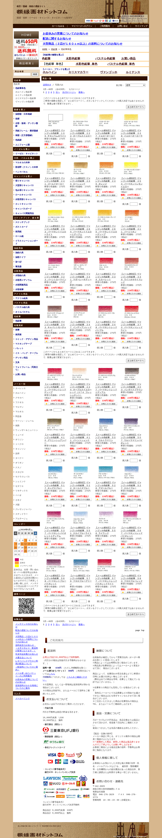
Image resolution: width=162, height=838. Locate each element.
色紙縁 (18, 140)
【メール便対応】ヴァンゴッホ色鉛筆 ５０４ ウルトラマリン (105, 437)
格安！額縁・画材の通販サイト (31, 6)
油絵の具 (19, 252)
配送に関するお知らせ (57, 38)
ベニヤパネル (21, 172)
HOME (44, 49)
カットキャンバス (23, 204)
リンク (17, 693)
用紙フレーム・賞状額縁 (26, 130)
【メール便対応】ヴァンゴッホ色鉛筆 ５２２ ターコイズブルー (80, 485)
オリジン (19, 439)
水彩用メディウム (23, 280)
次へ (58, 92)
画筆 (17, 330)
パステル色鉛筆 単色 (121, 63)
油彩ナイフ (20, 257)
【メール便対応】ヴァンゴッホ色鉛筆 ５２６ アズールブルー (105, 485)
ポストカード (21, 227)
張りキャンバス (22, 181)
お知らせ (18, 619)
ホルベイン (20, 393)
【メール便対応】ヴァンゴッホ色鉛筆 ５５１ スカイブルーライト (81, 530)
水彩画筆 (19, 289)
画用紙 (18, 231)
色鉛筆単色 (20, 88)
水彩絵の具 (20, 275)
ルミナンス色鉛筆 (23, 95)
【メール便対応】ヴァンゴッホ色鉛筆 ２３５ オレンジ (105, 181)
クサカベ (19, 398)
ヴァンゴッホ (108, 72)
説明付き (47, 85)
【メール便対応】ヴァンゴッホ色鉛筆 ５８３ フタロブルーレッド (132, 578)
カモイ (18, 500)
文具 (17, 362)
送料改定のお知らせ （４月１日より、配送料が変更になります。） (26, 648)
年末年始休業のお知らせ (26, 654)
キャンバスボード (23, 208)
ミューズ (19, 435)
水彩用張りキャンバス (25, 199)
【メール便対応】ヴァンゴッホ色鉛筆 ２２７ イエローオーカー (105, 133)
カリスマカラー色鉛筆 (25, 98)
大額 (17, 504)
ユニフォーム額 (22, 144)
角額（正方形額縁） (24, 135)
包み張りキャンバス (24, 190)
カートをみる (58, 26)
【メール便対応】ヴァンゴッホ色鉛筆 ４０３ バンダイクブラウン (132, 387)
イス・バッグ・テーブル (26, 353)
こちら (52, 674)
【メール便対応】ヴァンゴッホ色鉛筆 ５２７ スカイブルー (131, 485)
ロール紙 (19, 236)
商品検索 (19, 71)
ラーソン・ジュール (24, 421)
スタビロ (19, 472)
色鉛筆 (17, 84)
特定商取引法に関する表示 (51, 826)
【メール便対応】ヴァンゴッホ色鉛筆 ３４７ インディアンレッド (81, 325)
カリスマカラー (78, 72)
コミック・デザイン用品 (26, 339)
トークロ (19, 444)
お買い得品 (20, 374)
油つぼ (18, 262)
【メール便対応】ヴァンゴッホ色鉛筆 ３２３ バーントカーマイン (55, 277)
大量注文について (23, 657)
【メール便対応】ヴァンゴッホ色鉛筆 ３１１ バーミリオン (131, 229)
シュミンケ (20, 481)
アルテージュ (21, 518)
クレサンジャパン (23, 509)
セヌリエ (19, 486)
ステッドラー (21, 514)
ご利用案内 (105, 26)
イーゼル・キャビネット (26, 153)
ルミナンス (133, 72)
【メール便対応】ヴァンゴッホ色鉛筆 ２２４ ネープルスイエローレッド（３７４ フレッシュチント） (81, 389)
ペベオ (18, 495)
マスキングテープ (23, 344)
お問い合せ (122, 26)
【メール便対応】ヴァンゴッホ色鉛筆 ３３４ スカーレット (105, 277)
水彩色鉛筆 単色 (86, 63)
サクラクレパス (22, 476)
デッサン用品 (21, 357)
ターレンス (20, 388)
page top (139, 630)
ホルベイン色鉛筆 (23, 92)
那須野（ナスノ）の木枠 (26, 167)
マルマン (19, 407)
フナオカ (19, 402)
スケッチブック (22, 222)
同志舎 (18, 416)
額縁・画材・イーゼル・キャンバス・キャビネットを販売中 (44, 18)
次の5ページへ (69, 92)
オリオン (19, 462)
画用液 (18, 334)
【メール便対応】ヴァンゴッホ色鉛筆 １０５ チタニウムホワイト (55, 133)
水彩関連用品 (21, 285)
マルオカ (19, 411)
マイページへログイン (82, 26)
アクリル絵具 (21, 298)
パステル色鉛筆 (105, 58)
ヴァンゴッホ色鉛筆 (24, 101)
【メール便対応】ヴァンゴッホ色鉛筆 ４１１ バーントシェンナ (80, 437)
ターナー (19, 458)
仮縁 (17, 118)
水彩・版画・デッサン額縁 (26, 124)
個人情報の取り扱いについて (28, 826)
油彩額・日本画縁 (23, 114)
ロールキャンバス (23, 194)
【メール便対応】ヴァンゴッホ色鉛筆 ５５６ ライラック (105, 530)
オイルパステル (22, 312)
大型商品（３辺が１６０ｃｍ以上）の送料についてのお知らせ (26, 639)
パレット (19, 348)
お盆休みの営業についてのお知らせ (65, 33)
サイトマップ (141, 26)
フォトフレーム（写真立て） (26, 368)
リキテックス (21, 490)
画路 (17, 425)
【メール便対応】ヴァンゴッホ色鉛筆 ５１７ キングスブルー (54, 485)
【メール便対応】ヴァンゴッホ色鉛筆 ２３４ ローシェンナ (80, 181)
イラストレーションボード (26, 242)
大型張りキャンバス (24, 185)
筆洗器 (18, 266)
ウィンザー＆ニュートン (26, 430)
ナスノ (18, 467)
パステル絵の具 (22, 307)
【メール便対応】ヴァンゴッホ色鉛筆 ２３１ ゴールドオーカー (54, 181)
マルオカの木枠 (22, 162)
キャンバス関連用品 (24, 213)
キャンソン (20, 449)
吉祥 (17, 453)
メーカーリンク (22, 698)
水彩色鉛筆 (73, 58)
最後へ (81, 92)
